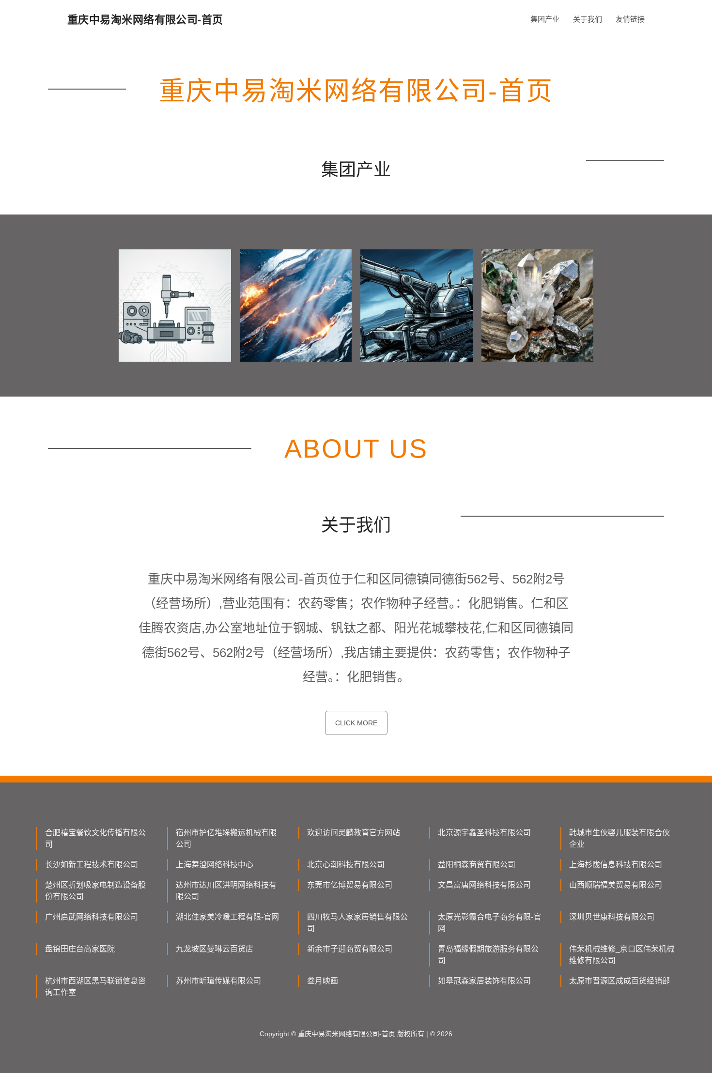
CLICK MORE (356, 723)
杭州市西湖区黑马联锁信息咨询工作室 (95, 986)
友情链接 (630, 19)
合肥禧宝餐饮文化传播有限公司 (95, 838)
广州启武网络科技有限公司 (91, 917)
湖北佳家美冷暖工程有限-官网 (227, 917)
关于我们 (587, 19)
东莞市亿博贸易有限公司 (349, 885)
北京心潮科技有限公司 (346, 864)
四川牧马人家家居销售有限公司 (357, 923)
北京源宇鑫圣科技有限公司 (484, 832)
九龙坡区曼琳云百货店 (214, 949)
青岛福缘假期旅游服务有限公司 (488, 955)
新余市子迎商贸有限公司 (349, 949)
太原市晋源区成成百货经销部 (619, 981)
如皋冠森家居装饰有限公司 (484, 981)
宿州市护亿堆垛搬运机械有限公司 (226, 838)
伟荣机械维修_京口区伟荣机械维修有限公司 (621, 955)
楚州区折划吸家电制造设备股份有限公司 (95, 891)
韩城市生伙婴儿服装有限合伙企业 (619, 838)
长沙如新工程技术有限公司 (91, 864)
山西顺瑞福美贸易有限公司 (615, 885)
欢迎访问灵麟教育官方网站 (353, 832)
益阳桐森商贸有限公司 (476, 864)
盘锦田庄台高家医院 (80, 949)
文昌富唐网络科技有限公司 (484, 885)
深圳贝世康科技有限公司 (611, 917)
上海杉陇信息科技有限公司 (615, 864)
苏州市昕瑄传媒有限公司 (218, 981)
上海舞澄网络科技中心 (214, 864)
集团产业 (544, 19)
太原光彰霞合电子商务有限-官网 (489, 923)
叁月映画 (322, 981)
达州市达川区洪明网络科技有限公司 (226, 891)
